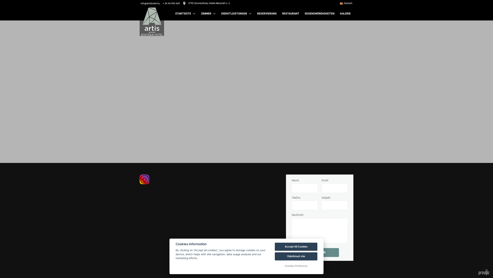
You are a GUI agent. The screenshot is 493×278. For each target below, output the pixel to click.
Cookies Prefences (296, 265)
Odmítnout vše (296, 256)
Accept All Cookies (296, 246)
